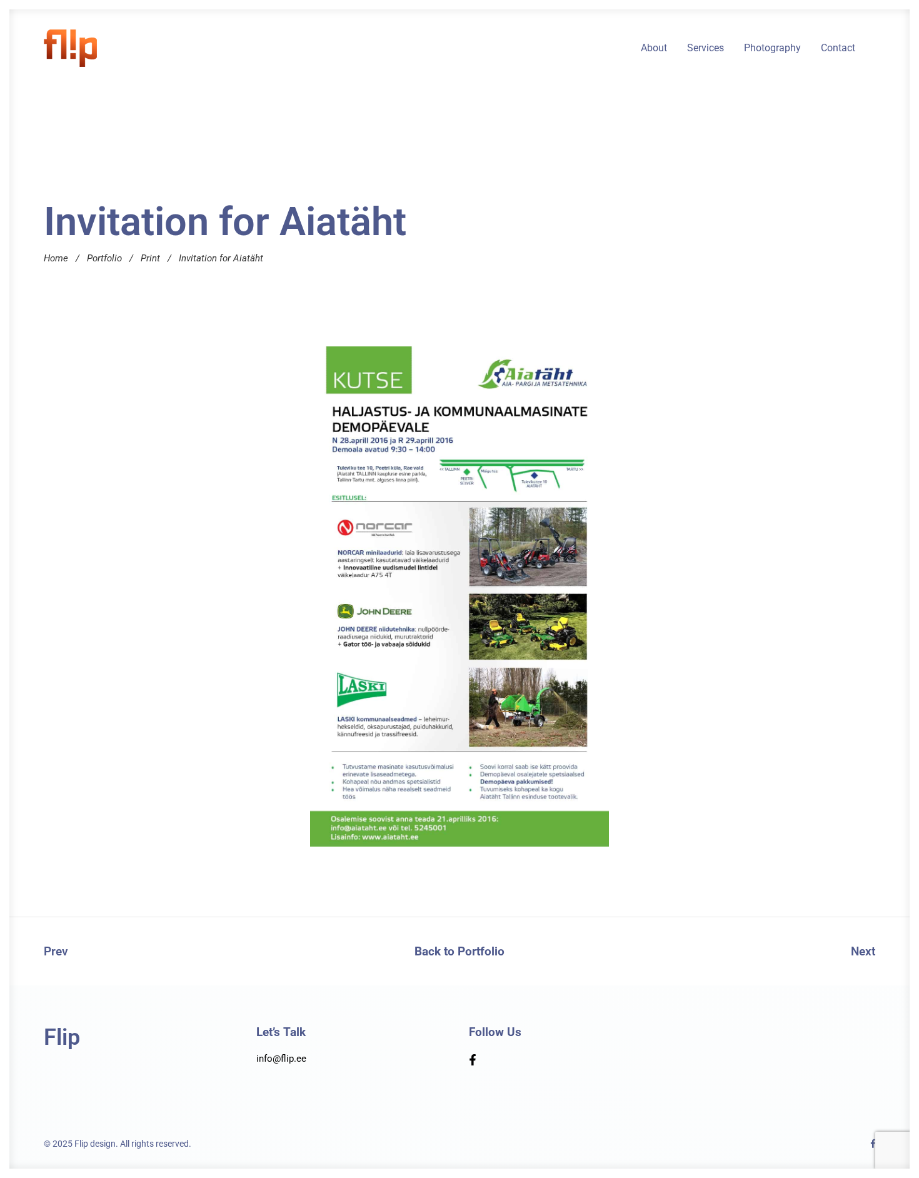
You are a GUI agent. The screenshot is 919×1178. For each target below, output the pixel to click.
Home (56, 258)
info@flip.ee (281, 1058)
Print (150, 258)
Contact (838, 48)
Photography (772, 48)
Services (705, 48)
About (654, 48)
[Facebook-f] (472, 1059)
